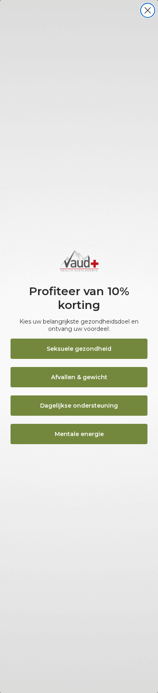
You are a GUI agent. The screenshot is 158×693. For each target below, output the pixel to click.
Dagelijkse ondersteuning (79, 405)
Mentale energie (79, 434)
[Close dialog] (148, 10)
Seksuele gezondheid (79, 348)
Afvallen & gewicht (79, 377)
